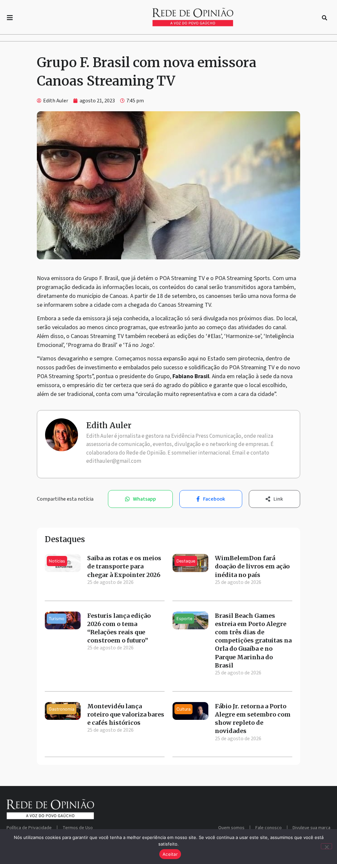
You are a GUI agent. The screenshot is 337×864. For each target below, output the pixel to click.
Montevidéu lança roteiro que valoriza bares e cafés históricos (125, 714)
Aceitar (170, 854)
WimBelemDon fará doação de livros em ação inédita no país (252, 566)
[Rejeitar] (326, 846)
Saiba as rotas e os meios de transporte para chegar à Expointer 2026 (124, 566)
